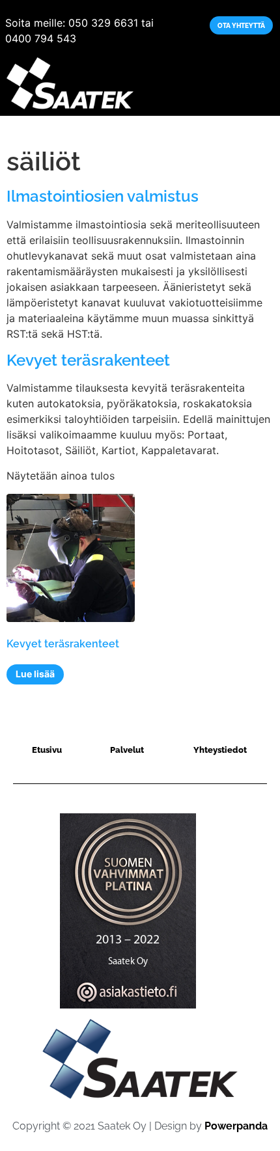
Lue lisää (35, 673)
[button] (264, 83)
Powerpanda (236, 1126)
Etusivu (23, 129)
